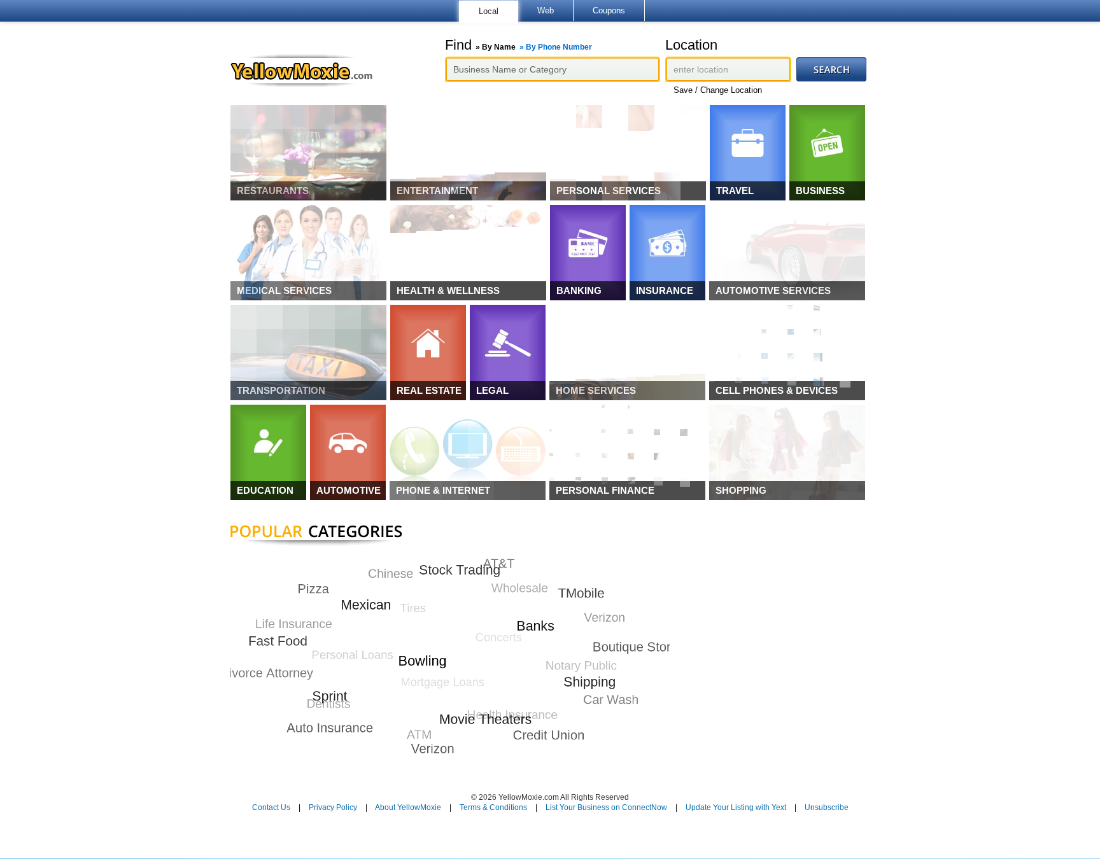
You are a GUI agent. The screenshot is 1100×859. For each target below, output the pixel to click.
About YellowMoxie (408, 807)
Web (545, 10)
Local (488, 11)
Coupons (609, 10)
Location (691, 45)
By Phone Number (559, 47)
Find (518, 45)
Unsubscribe (827, 807)
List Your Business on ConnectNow (606, 807)
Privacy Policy (333, 807)
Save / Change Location (717, 90)
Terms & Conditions (493, 807)
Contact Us (271, 807)
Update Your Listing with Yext (736, 807)
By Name (499, 47)
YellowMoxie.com (307, 70)
